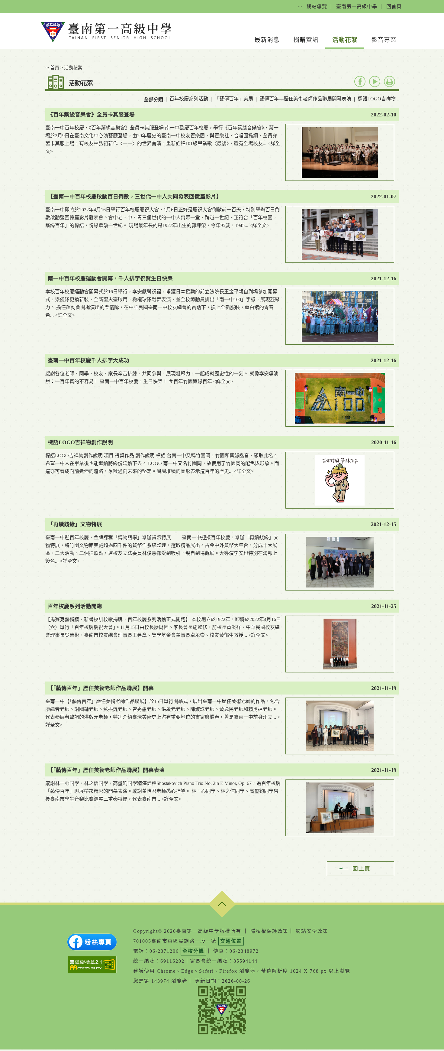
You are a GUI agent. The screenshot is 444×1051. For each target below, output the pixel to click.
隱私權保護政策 (269, 931)
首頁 (54, 67)
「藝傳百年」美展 (233, 98)
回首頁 (394, 6)
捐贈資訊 (306, 40)
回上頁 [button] (361, 869)
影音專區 (384, 40)
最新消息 (267, 40)
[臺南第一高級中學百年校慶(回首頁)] (106, 32)
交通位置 (231, 941)
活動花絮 (345, 40)
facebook (359, 81)
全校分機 (193, 951)
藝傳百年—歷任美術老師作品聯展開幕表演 (305, 98)
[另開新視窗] (92, 942)
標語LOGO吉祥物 (377, 98)
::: (300, 7)
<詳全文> (259, 225)
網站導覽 (317, 6)
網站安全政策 (312, 931)
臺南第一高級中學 (356, 6)
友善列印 (389, 81)
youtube (374, 81)
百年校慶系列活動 (188, 98)
